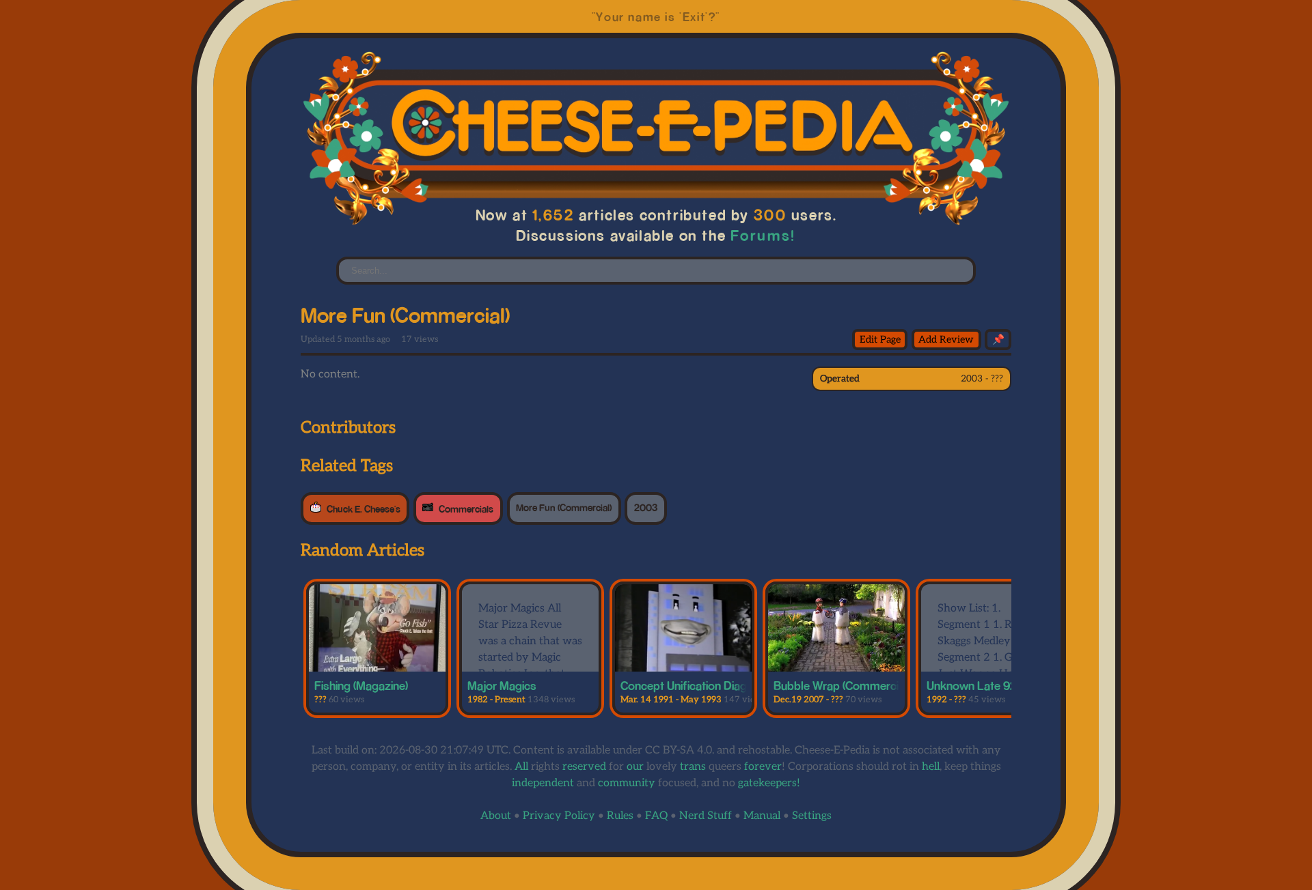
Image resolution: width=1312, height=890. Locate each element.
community (626, 783)
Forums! (762, 235)
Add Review (946, 339)
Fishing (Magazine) (361, 685)
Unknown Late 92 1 (975, 685)
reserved (584, 766)
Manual (761, 815)
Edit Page (880, 339)
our (635, 766)
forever (763, 766)
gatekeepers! (769, 783)
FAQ (656, 815)
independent (543, 783)
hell (931, 766)
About (495, 815)
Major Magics (501, 685)
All (521, 766)
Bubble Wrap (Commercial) (842, 685)
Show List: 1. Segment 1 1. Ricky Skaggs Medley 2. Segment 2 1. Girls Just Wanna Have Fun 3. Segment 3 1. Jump (985, 657)
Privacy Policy (559, 815)
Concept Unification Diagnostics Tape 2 (721, 685)
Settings (812, 815)
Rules (620, 815)
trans (693, 766)
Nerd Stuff (705, 815)
